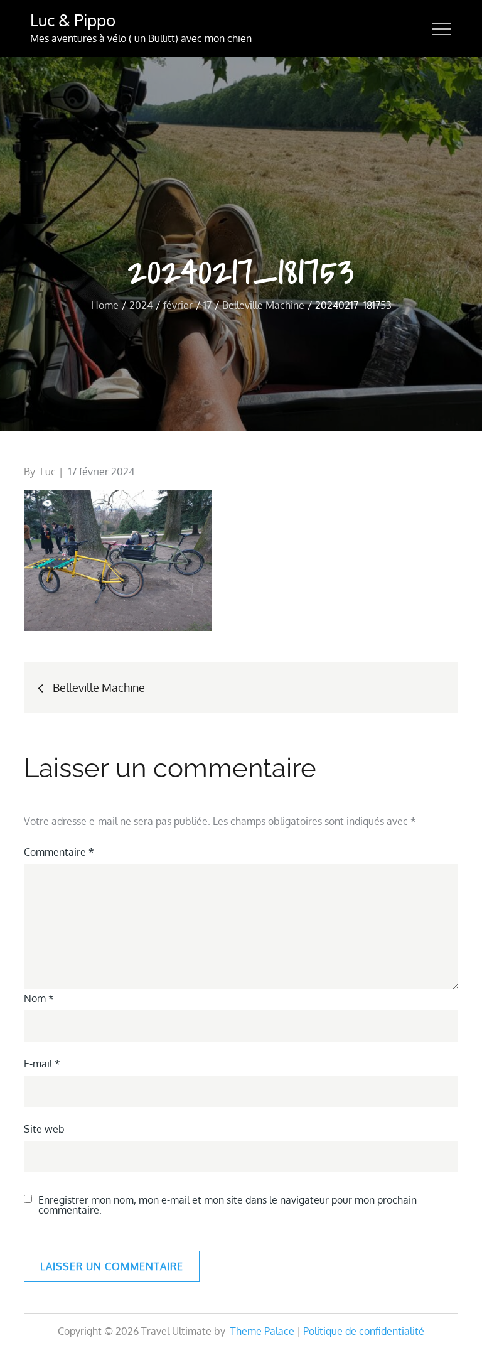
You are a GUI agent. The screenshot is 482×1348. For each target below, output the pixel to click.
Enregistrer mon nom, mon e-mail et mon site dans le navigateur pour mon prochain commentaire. (227, 1205)
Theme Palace (262, 1331)
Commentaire (59, 852)
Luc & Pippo (72, 19)
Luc (48, 471)
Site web (44, 1129)
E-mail (42, 1063)
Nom (39, 998)
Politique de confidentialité (363, 1331)
